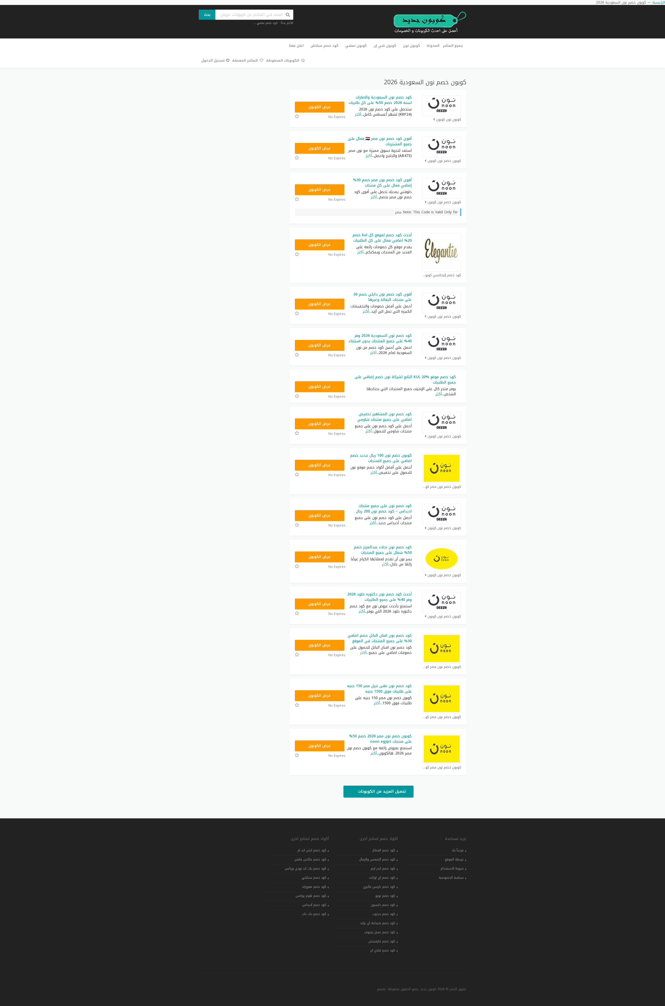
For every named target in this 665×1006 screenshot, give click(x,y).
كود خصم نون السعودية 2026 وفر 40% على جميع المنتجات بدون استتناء (380, 338)
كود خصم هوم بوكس (311, 896)
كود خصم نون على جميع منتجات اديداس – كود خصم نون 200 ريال (384, 508)
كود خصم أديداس (314, 905)
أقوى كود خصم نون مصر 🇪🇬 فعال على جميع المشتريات (380, 141)
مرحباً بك (458, 850)
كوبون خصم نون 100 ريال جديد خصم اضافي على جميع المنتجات (381, 458)
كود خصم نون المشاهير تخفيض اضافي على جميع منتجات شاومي (384, 417)
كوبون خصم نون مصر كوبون (441, 487)
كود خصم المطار (384, 850)
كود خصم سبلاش (324, 45)
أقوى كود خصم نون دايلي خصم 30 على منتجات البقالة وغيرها (382, 297)
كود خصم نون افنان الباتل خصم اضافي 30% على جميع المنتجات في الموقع (380, 638)
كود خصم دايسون (383, 905)
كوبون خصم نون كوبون (444, 161)
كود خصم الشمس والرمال (377, 859)
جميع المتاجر (453, 45)
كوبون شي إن (385, 45)
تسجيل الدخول (213, 60)
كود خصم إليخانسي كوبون (442, 275)
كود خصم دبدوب (383, 914)
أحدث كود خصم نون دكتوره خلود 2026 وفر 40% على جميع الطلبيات (379, 597)
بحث (207, 14)
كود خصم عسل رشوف (379, 932)
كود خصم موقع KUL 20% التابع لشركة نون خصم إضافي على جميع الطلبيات (405, 379)
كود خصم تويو (385, 896)
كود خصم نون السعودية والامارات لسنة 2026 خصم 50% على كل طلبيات (380, 100)
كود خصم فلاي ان (382, 950)
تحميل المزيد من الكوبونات (381, 791)
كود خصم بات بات (314, 914)
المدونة (433, 45)
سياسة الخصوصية (451, 878)
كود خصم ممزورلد (314, 887)
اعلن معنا (296, 45)
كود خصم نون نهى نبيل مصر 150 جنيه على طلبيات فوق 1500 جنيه (379, 688)
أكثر (358, 114)
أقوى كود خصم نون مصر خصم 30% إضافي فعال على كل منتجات (382, 182)
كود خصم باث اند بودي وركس (305, 868)
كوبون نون (411, 45)
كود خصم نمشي (267, 23)
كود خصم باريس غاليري (379, 887)
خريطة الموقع (454, 859)
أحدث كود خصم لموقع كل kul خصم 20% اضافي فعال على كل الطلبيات (382, 238)
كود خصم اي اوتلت (382, 878)
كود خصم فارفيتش (381, 941)
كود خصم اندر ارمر (383, 868)
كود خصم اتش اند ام (311, 850)
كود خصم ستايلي (314, 878)
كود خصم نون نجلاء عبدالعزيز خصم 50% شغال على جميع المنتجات (383, 550)
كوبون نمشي (356, 45)
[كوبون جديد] (427, 22)
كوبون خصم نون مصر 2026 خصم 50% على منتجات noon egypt (380, 739)
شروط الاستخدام (452, 868)
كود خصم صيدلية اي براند (377, 923)
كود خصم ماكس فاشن (310, 859)
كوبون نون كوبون (448, 119)
